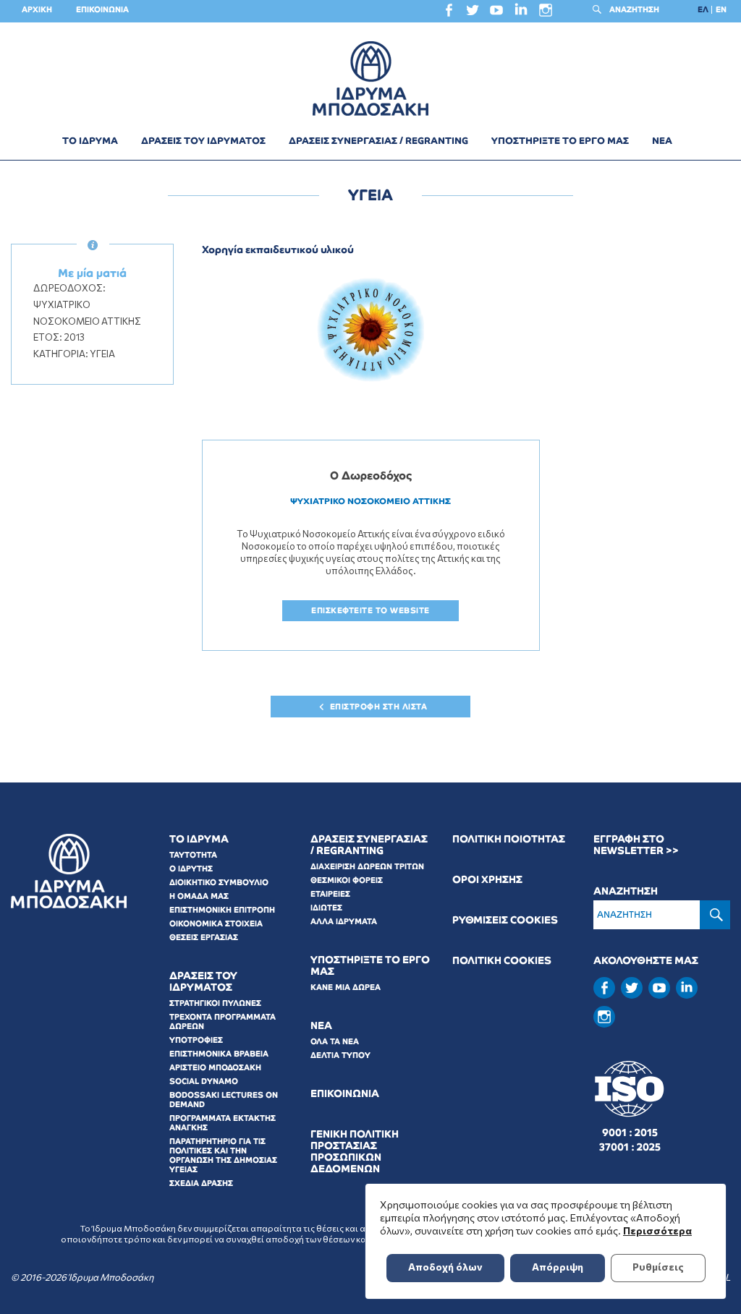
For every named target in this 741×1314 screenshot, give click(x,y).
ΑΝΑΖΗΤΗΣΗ (634, 9)
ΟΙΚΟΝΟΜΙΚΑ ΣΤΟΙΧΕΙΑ (216, 923)
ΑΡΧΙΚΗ (37, 9)
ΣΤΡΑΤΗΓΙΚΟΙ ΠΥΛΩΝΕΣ (215, 1003)
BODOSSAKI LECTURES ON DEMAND (223, 1099)
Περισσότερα (657, 1230)
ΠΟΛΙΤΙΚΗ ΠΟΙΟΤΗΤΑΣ (508, 839)
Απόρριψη (557, 1266)
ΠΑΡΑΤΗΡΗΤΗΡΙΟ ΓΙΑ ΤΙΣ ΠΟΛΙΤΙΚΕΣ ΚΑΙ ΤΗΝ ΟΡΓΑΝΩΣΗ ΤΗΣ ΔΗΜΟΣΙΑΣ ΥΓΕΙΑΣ (223, 1155)
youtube (496, 14)
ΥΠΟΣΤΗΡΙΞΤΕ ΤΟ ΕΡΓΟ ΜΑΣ (560, 141)
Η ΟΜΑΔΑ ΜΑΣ (199, 896)
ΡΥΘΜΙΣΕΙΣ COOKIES (505, 920)
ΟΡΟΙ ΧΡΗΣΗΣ (487, 880)
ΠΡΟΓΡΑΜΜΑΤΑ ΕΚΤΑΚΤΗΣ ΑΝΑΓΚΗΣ (222, 1122)
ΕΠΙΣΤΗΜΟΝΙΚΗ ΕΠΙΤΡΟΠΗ (222, 910)
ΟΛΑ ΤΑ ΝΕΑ (334, 1041)
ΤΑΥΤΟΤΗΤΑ (193, 855)
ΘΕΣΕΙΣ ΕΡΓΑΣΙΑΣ (203, 937)
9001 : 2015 (630, 1132)
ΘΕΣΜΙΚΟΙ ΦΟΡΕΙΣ (346, 880)
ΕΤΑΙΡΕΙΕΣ (330, 894)
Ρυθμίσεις (658, 1266)
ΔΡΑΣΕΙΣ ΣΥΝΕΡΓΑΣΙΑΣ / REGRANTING (378, 141)
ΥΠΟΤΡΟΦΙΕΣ (196, 1040)
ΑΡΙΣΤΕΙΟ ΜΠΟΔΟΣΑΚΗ (215, 1067)
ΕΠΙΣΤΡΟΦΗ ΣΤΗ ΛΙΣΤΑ (379, 706)
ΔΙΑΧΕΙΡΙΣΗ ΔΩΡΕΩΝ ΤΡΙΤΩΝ (367, 866)
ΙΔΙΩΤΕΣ (326, 908)
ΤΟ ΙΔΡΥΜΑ (90, 141)
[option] (371, 330)
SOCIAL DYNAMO (203, 1081)
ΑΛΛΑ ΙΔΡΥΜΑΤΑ (343, 921)
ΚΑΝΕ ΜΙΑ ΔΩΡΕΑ (345, 987)
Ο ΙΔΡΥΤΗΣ (191, 868)
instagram (545, 14)
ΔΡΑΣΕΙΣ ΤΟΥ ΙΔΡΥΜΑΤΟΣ (203, 141)
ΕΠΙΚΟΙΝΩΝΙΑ (102, 9)
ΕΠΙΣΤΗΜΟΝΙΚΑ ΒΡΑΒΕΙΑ (218, 1054)
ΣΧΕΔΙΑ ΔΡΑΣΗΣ (201, 1183)
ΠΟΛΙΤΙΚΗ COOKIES (501, 961)
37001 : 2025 (630, 1147)
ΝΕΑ (662, 141)
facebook (448, 14)
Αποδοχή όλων (445, 1266)
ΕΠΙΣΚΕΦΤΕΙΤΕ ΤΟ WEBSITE (370, 610)
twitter (472, 14)
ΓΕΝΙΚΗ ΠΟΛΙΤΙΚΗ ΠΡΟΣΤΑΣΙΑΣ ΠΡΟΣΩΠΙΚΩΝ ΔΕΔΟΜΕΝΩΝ (354, 1151)
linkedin (521, 12)
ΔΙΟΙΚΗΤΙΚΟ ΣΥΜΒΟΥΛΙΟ (218, 882)
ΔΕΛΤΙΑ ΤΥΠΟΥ (340, 1055)
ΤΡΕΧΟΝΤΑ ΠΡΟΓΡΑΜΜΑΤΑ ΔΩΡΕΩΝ (222, 1021)
